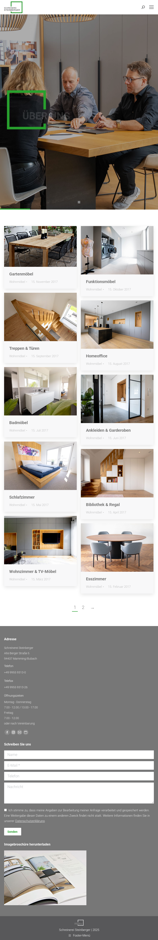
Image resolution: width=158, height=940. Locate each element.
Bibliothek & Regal (103, 504)
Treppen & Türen (24, 348)
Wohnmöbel (17, 282)
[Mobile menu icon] (151, 7)
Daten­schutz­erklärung (30, 821)
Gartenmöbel (21, 274)
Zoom (35, 246)
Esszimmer (96, 578)
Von (29, 282)
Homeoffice (96, 355)
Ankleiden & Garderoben (108, 430)
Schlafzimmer (22, 497)
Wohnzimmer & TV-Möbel (32, 571)
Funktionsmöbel (100, 281)
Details (46, 246)
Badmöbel (18, 422)
